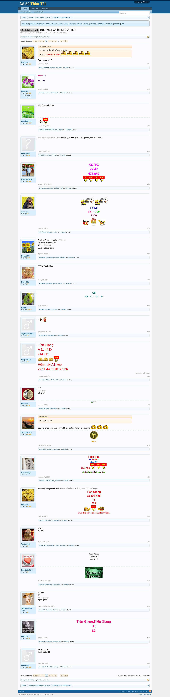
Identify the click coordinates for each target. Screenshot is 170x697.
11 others (66, 480)
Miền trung (41, 24)
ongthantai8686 (27, 334)
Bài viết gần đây (38, 12)
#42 (148, 89)
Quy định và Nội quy (145, 694)
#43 (148, 126)
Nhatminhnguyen (51, 257)
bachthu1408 (50, 188)
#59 (148, 637)
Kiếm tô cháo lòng (60, 545)
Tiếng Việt (22, 691)
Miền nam (25, 24)
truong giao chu (49, 129)
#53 (148, 445)
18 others (63, 408)
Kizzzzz (55, 309)
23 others (68, 129)
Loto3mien (25, 665)
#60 (148, 663)
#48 (148, 280)
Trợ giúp (128, 691)
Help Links (45, 8)
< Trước (35, 41)
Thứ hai (54, 24)
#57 (148, 581)
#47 (148, 254)
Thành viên (34, 8)
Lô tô (122, 24)
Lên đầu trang (144, 691)
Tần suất (117, 24)
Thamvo (49, 155)
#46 (148, 228)
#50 (148, 331)
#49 (148, 305)
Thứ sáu (79, 24)
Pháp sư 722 (26, 360)
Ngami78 (41, 93)
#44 (148, 151)
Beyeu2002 (25, 256)
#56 (148, 542)
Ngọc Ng (24, 91)
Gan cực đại (109, 24)
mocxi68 (58, 67)
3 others (64, 449)
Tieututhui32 (51, 335)
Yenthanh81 (54, 93)
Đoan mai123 (47, 449)
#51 (148, 376)
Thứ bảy (86, 24)
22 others (64, 93)
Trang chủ (135, 691)
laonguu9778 (56, 641)
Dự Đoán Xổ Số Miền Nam (38, 33)
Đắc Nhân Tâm (26, 570)
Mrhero (41, 408)
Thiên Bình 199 (43, 545)
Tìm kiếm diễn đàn (25, 12)
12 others (63, 610)
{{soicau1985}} (26, 179)
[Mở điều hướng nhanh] (148, 17)
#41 (148, 64)
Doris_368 (25, 282)
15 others (64, 667)
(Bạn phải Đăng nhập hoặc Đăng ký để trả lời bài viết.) (133, 675)
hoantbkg (56, 520)
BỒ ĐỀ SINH (59, 129)
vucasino (24, 212)
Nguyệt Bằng (61, 257)
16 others (71, 545)
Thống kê (100, 24)
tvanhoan (24, 62)
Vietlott (48, 24)
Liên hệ (122, 691)
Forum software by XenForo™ (36, 694)
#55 (148, 516)
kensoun (24, 403)
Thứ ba (60, 24)
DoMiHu (24, 308)
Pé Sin (55, 155)
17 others (62, 155)
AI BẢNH (47, 380)
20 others (64, 380)
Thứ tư (66, 24)
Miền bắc (33, 24)
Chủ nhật (93, 24)
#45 (148, 184)
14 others (66, 641)
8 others (66, 67)
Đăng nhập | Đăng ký (142, 2)
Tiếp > (66, 41)
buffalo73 (49, 309)
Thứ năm (72, 24)
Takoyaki (47, 93)
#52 (148, 405)
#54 (148, 477)
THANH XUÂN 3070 (49, 67)
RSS (150, 691)
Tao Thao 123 (58, 33)
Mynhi (40, 67)
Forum (25, 8)
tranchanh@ (26, 473)
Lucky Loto (25, 153)
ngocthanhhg (26, 121)
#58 (148, 606)
